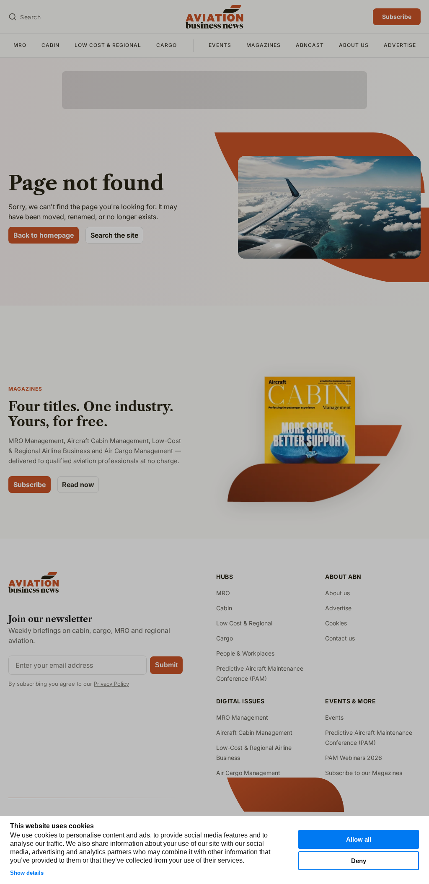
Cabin (50, 45)
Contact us (340, 638)
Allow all (358, 839)
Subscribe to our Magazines (363, 772)
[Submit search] (12, 17)
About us (354, 45)
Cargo (166, 45)
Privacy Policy (111, 683)
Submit (166, 665)
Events (220, 45)
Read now (78, 484)
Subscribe (396, 16)
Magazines (263, 45)
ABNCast (310, 45)
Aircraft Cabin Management (254, 732)
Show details (27, 873)
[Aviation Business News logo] (214, 17)
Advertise (400, 45)
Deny (358, 860)
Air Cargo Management (248, 772)
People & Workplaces (245, 653)
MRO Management (242, 717)
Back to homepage (43, 235)
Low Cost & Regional (108, 45)
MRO (19, 45)
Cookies (336, 623)
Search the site (114, 235)
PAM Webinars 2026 (353, 757)
